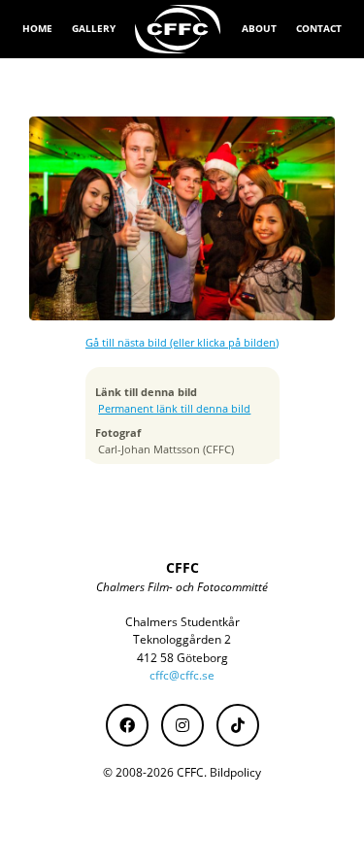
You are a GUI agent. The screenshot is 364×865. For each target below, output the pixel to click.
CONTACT (319, 28)
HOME (37, 28)
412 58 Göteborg (182, 657)
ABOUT (259, 28)
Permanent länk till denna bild (174, 409)
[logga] (178, 29)
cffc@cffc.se (182, 675)
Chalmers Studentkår (182, 622)
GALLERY (94, 28)
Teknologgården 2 (182, 639)
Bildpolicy (235, 772)
